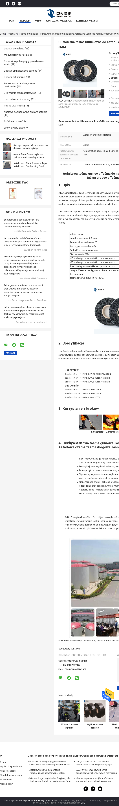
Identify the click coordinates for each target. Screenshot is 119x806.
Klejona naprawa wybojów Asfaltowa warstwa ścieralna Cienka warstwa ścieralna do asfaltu (94, 780)
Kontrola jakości (87, 21)
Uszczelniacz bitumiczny (17, 99)
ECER (83, 803)
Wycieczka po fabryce (59, 21)
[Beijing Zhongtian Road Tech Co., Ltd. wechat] (24, 345)
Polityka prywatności (14, 800)
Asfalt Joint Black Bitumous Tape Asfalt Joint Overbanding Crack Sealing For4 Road (30, 166)
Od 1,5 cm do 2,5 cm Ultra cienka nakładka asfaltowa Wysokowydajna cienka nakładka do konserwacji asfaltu (95, 763)
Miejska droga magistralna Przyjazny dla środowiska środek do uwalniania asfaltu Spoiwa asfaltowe (50, 780)
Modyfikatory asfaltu (15, 54)
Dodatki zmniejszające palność (20, 70)
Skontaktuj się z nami (11, 775)
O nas (38, 21)
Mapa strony (6, 784)
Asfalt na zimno (12, 121)
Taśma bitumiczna (28, 34)
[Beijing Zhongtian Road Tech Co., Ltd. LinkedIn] (13, 4)
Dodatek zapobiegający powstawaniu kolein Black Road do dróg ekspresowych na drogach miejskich (49, 763)
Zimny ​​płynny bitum (14, 127)
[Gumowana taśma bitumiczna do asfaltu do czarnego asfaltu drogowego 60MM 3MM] (80, 70)
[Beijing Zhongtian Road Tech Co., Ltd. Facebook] (7, 4)
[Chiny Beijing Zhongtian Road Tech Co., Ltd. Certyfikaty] (13, 193)
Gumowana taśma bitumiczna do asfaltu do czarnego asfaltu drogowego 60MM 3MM (81, 103)
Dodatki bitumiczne (14, 77)
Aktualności (6, 779)
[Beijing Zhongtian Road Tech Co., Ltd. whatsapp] (16, 345)
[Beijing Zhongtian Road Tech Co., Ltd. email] (8, 345)
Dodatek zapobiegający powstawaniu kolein (51, 756)
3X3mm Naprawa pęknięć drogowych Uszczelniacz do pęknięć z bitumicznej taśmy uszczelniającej (69, 726)
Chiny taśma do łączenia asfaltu (42, 800)
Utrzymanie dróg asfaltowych (20, 92)
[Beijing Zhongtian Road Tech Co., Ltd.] (59, 13)
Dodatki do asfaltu (14, 48)
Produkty (25, 21)
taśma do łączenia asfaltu (82, 640)
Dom (11, 21)
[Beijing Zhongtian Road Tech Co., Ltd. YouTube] (19, 4)
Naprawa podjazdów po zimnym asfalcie (25, 111)
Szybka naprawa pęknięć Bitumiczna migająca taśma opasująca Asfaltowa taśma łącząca (94, 726)
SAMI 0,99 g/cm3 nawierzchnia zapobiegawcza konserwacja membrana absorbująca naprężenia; (96, 772)
